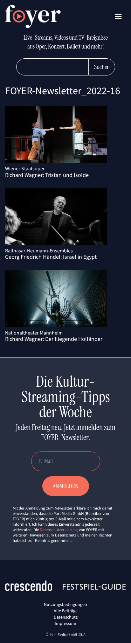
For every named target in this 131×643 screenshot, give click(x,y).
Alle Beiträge (66, 611)
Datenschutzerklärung (59, 529)
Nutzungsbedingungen (65, 604)
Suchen (102, 67)
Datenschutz (66, 617)
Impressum (65, 623)
